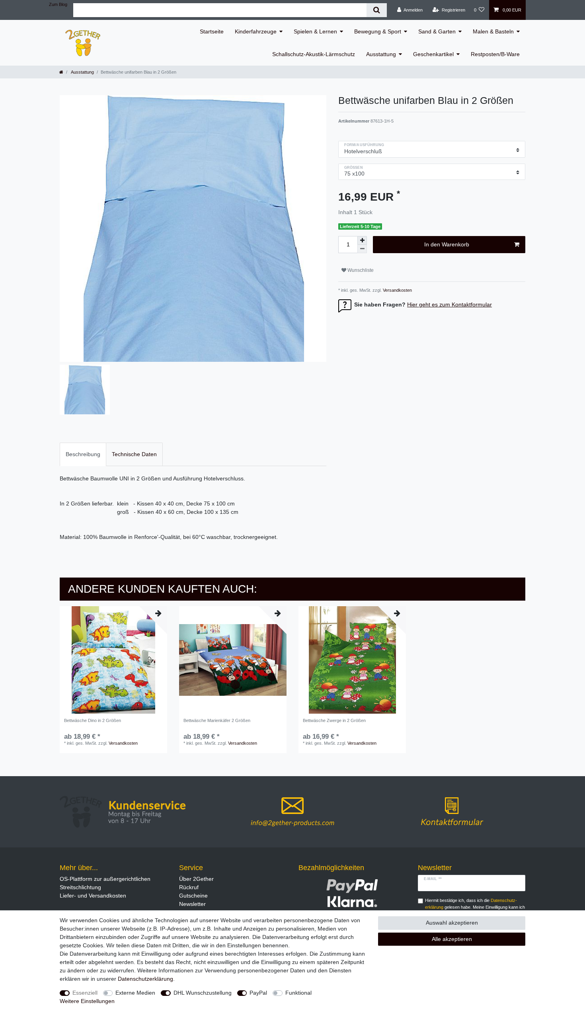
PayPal (258, 993)
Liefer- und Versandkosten (93, 895)
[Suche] (377, 10)
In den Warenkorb (446, 244)
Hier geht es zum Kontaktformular (449, 304)
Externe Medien (135, 993)
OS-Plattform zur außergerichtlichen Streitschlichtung (105, 883)
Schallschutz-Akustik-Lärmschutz (313, 54)
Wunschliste (360, 270)
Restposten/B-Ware (495, 54)
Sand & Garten (437, 31)
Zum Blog (58, 4)
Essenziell (85, 993)
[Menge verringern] (362, 249)
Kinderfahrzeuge (256, 31)
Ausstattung (381, 54)
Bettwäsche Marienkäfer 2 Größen (216, 720)
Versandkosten (397, 290)
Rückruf (189, 887)
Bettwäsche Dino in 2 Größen (92, 720)
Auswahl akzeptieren (452, 922)
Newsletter (192, 904)
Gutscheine (193, 895)
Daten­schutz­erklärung (145, 979)
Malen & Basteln (493, 31)
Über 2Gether (196, 879)
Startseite (212, 31)
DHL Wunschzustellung (203, 993)
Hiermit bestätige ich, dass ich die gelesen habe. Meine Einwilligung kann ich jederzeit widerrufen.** (475, 907)
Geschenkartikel (433, 54)
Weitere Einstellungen (87, 1001)
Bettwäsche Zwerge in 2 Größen (334, 720)
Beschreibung (83, 454)
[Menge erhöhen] (362, 240)
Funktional (298, 993)
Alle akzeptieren (452, 939)
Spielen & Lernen (315, 31)
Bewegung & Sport (377, 31)
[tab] (83, 454)
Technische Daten (134, 454)
